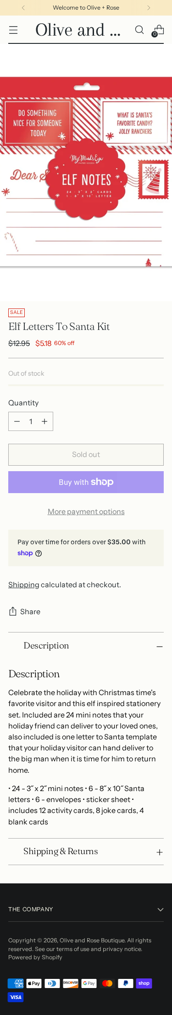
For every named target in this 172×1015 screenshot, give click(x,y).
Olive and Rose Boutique (92, 940)
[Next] (149, 8)
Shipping (23, 584)
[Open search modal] (139, 30)
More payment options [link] (86, 511)
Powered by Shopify (35, 957)
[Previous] (23, 8)
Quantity (23, 402)
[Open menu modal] (13, 30)
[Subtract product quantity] (17, 421)
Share (30, 611)
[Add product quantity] (44, 421)
